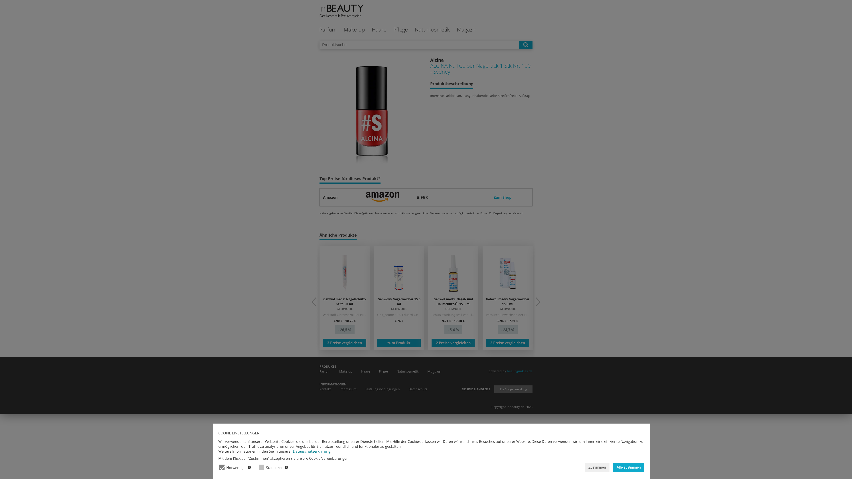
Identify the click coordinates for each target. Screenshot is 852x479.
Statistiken (275, 467)
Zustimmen (597, 467)
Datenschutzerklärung (311, 451)
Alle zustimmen (629, 467)
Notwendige (236, 467)
